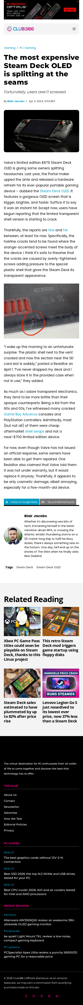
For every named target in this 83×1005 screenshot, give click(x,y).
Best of (9, 852)
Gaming (9, 47)
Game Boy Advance (20, 414)
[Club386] (20, 29)
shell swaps (34, 431)
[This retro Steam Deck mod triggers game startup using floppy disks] (60, 621)
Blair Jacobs (16, 101)
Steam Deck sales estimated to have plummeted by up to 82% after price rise (20, 712)
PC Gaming (28, 47)
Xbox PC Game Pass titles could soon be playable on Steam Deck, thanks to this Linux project (22, 650)
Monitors (10, 915)
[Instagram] (33, 996)
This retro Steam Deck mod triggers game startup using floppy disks (60, 647)
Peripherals (12, 931)
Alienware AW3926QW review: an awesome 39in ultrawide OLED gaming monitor (39, 922)
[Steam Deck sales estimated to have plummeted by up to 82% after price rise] (22, 683)
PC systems (12, 947)
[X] (41, 996)
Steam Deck (24, 567)
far (65, 230)
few (51, 230)
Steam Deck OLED (54, 191)
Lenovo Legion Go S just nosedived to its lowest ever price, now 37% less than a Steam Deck (60, 712)
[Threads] (49, 996)
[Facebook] (26, 996)
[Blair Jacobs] (13, 535)
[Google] (57, 996)
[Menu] (74, 29)
